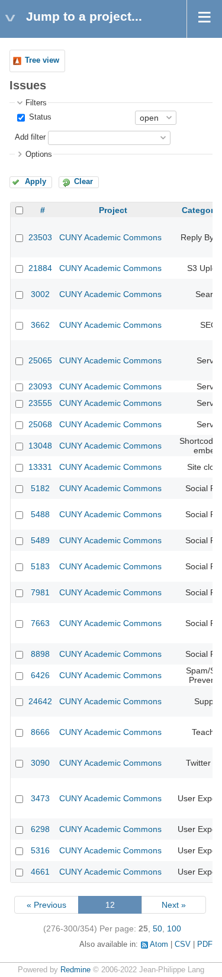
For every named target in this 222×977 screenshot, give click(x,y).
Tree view (42, 60)
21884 (40, 268)
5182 (40, 488)
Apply (35, 182)
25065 (40, 360)
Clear (83, 182)
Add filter (30, 137)
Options (38, 154)
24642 (40, 701)
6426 (40, 675)
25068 (40, 424)
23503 (40, 237)
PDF (205, 944)
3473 (40, 798)
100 (174, 928)
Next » (174, 905)
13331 (40, 467)
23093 (40, 386)
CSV (183, 944)
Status (39, 117)
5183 (40, 566)
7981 (40, 592)
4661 (40, 871)
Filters (36, 103)
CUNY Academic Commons (110, 237)
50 (157, 928)
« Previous (46, 905)
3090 (40, 763)
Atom (159, 944)
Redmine (75, 970)
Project (113, 210)
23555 (40, 403)
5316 (40, 850)
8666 (40, 732)
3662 (40, 325)
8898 (40, 654)
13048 (40, 445)
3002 (40, 294)
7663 (40, 623)
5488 (40, 514)
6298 (40, 829)
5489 (40, 540)
